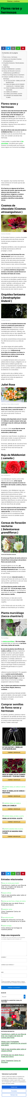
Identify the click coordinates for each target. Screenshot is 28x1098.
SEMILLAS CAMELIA (11, 92)
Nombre (4, 957)
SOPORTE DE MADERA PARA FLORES (14, 96)
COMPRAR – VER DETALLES (14, 752)
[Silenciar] (22, 1028)
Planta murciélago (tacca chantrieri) (13, 75)
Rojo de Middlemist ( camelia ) (12, 69)
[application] (14, 1016)
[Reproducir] (3, 1028)
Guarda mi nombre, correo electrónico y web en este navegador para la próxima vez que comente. (13, 982)
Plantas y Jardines (13, 1)
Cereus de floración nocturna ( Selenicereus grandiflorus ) (11, 72)
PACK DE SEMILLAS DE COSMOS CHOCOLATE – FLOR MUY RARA (15, 85)
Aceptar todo (14, 1087)
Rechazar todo (14, 1094)
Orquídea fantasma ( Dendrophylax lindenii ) (13, 64)
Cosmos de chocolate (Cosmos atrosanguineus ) (12, 60)
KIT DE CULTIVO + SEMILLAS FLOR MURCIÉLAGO (15, 81)
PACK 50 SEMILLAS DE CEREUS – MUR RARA (15, 89)
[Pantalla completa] (25, 1028)
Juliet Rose (6, 67)
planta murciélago (8, 641)
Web (2, 972)
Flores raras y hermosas (10, 57)
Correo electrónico (7, 964)
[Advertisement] (14, 31)
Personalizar (14, 1091)
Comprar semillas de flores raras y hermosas (13, 77)
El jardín (3, 5)
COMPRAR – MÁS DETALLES (14, 836)
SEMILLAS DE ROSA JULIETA (14, 93)
